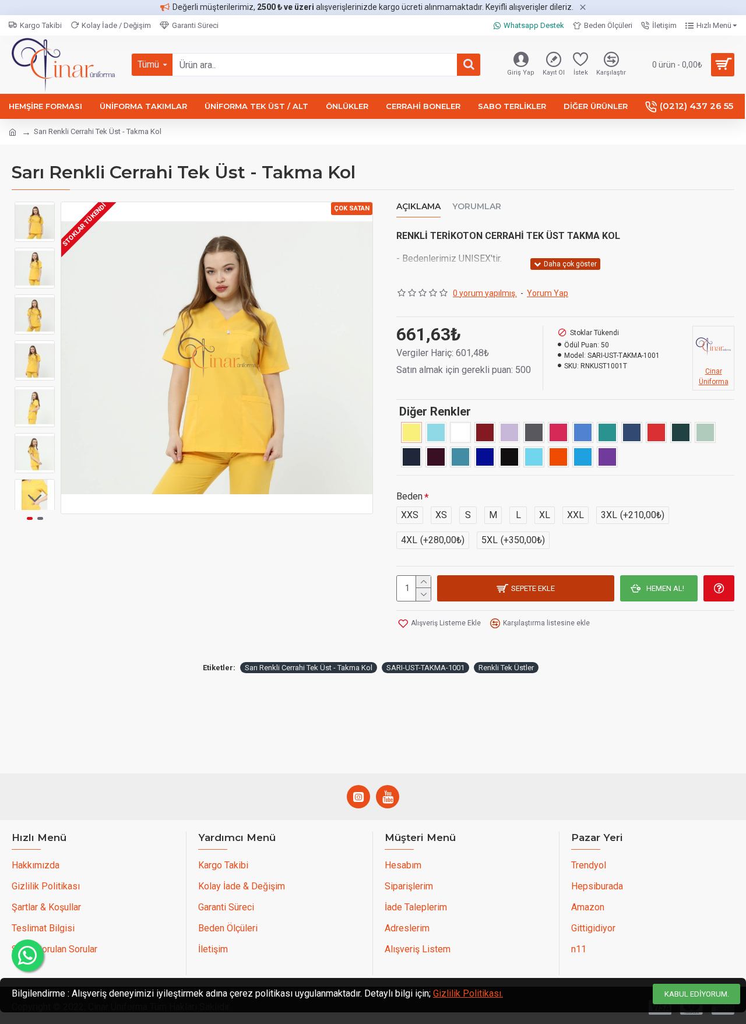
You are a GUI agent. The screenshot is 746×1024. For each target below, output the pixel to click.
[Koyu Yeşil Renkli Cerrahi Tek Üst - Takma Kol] (680, 432)
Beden (409, 496)
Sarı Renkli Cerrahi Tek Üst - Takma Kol (308, 667)
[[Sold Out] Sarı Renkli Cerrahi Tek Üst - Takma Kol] (411, 432)
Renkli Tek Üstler (506, 667)
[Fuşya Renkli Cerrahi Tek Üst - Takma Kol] (558, 432)
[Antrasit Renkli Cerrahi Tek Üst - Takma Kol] (533, 432)
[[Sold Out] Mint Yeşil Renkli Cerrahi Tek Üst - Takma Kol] (435, 432)
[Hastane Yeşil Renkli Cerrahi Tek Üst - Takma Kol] (607, 432)
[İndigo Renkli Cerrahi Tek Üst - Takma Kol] (631, 432)
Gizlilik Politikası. (468, 993)
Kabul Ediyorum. (696, 994)
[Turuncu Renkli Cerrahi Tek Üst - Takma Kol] (558, 456)
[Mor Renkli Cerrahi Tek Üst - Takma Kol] (607, 456)
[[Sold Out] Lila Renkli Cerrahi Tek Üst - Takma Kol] (509, 432)
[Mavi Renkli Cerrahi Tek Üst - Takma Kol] (582, 456)
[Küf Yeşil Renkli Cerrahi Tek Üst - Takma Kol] (705, 432)
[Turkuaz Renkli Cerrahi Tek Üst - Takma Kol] (533, 456)
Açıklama (418, 207)
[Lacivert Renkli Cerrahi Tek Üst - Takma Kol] (411, 456)
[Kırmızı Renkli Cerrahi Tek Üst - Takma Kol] (656, 432)
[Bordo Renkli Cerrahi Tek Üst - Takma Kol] (484, 432)
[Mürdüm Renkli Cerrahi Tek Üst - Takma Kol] (435, 456)
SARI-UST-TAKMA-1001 (425, 667)
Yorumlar (476, 207)
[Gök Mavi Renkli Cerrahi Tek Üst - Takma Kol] (582, 432)
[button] (35, 210)
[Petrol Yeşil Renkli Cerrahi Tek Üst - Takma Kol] (460, 456)
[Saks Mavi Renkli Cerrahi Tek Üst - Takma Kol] (484, 456)
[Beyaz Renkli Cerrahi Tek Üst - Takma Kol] (460, 432)
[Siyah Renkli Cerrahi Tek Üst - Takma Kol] (509, 456)
